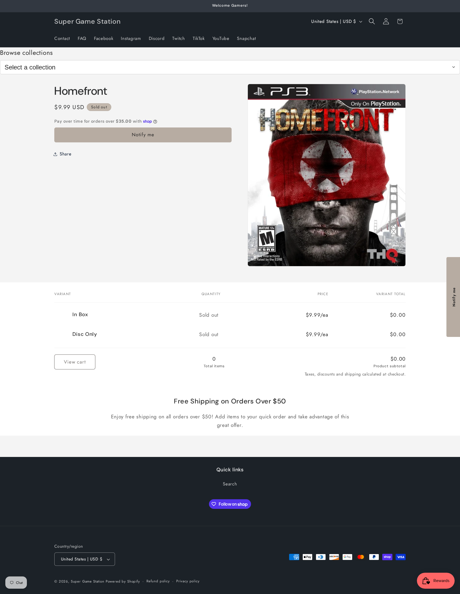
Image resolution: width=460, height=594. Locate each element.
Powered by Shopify (123, 581)
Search (230, 484)
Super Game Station (87, 581)
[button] (372, 21)
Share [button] (66, 154)
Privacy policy (188, 581)
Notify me (143, 134)
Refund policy (158, 581)
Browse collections (26, 52)
